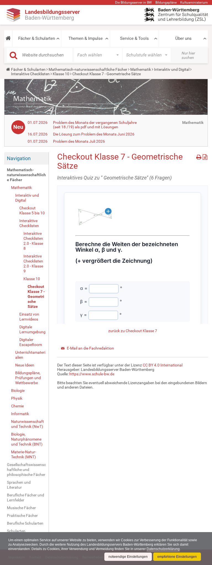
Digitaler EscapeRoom (30, 342)
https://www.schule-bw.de (91, 374)
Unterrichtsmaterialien (30, 355)
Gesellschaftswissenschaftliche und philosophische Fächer (26, 469)
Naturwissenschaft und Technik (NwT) (27, 424)
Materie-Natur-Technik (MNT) (23, 454)
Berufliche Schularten (25, 523)
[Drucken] (199, 156)
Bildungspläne (166, 2)
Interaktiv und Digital (171, 69)
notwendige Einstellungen (128, 557)
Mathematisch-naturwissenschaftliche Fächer (88, 69)
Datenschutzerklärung (163, 549)
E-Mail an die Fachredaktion (90, 348)
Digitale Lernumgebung (32, 329)
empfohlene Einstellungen (177, 557)
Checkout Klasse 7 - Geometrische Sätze (36, 296)
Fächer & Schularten (36, 38)
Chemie (17, 406)
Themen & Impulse (85, 38)
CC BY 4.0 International (162, 365)
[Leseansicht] (205, 156)
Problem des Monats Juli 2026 (79, 141)
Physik (16, 398)
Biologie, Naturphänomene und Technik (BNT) (27, 439)
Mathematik (140, 69)
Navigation (19, 158)
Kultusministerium (194, 2)
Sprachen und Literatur (19, 485)
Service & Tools (134, 38)
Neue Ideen (24, 365)
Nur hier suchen (188, 55)
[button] (8, 38)
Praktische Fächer (22, 515)
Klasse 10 (61, 74)
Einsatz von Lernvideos (29, 316)
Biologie (18, 390)
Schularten (16, 531)
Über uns (183, 38)
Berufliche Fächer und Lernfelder (25, 497)
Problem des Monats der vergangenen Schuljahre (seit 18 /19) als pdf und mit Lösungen (95, 124)
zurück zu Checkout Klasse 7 (132, 331)
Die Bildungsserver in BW (133, 2)
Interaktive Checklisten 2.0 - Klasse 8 (33, 241)
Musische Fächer (21, 508)
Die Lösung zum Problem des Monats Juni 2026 (93, 134)
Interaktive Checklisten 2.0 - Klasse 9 (33, 263)
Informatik (20, 414)
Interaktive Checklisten (30, 74)
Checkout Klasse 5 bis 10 (32, 210)
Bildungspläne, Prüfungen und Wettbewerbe (28, 378)
